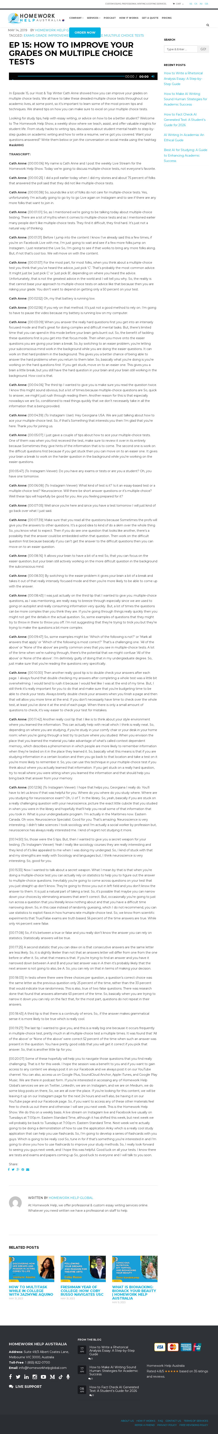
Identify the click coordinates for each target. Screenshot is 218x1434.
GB (206, 4)
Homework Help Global (71, 1198)
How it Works (145, 1420)
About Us (127, 1420)
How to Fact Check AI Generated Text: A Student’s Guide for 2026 (184, 120)
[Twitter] (13, 1169)
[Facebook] (9, 1169)
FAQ (160, 1420)
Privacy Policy (167, 1425)
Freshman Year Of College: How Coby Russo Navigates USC (82, 1291)
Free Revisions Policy (193, 1425)
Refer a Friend (145, 1425)
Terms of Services (196, 1420)
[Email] (27, 1169)
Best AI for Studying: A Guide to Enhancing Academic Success (185, 155)
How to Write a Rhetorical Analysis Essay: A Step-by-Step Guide (183, 78)
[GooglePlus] (18, 1169)
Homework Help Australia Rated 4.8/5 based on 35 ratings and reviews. (177, 1371)
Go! (203, 49)
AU (201, 4)
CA (196, 4)
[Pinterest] (23, 1169)
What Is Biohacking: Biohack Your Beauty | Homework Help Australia (134, 1292)
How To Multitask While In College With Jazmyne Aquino (31, 1291)
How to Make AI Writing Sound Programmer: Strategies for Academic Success (185, 99)
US (190, 4)
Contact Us (173, 1420)
